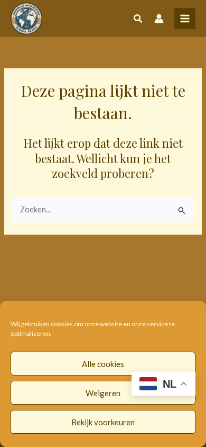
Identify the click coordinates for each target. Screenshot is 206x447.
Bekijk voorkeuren (103, 422)
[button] (138, 19)
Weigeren (103, 393)
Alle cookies (103, 364)
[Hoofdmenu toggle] (184, 18)
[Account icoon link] (159, 18)
